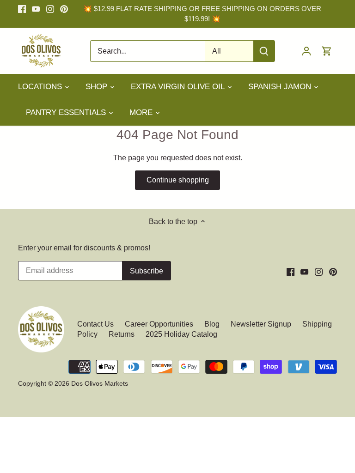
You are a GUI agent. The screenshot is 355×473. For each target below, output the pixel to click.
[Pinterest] (64, 9)
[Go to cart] (326, 51)
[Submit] (264, 51)
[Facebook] (22, 9)
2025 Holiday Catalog (181, 334)
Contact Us (96, 324)
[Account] (306, 51)
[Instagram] (50, 9)
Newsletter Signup (261, 324)
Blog (212, 324)
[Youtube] (36, 9)
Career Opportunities (159, 324)
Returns (122, 334)
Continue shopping (178, 180)
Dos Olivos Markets (99, 383)
